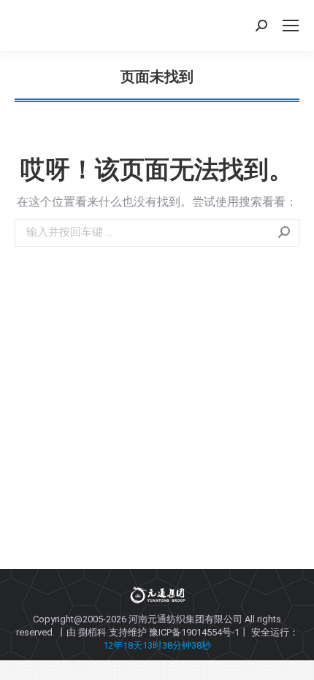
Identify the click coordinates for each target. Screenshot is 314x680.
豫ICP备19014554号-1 (194, 632)
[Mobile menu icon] (290, 25)
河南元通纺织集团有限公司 (185, 619)
